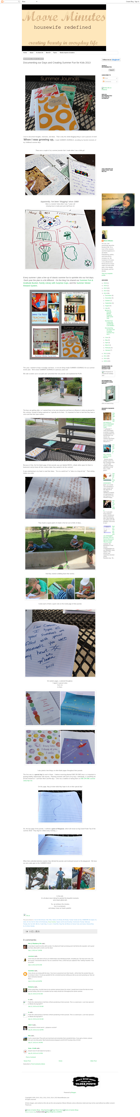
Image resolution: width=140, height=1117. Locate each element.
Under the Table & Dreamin (40, 919)
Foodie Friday (43, 924)
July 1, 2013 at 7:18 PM (35, 950)
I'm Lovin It (49, 924)
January (107, 350)
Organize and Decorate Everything (64, 921)
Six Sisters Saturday (30, 926)
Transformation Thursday (78, 921)
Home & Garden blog (30, 1112)
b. (28, 999)
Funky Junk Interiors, (81, 924)
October (107, 300)
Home (25, 52)
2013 (105, 293)
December (108, 295)
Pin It (28, 915)
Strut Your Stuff (31, 924)
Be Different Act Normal (70, 924)
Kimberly (31, 987)
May (106, 340)
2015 (105, 288)
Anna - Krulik (32, 1048)
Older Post (93, 1061)
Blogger (73, 1092)
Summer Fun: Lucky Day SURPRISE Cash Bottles (109, 323)
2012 (105, 353)
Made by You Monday (57, 919)
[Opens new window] (60, 130)
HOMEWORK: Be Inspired (88, 919)
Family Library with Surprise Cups (53, 283)
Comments (107, 81)
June (106, 337)
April (106, 342)
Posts (106, 78)
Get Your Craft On (31, 921)
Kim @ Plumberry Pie (34, 943)
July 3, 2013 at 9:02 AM (35, 965)
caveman (31, 956)
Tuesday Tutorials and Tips (75, 919)
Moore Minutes (108, 241)
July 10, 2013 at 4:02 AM (35, 994)
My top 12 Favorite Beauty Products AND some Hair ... (109, 314)
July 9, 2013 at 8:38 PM (35, 981)
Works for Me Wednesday (41, 921)
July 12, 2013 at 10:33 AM (35, 1006)
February (108, 348)
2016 (105, 285)
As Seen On (39, 52)
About (31, 52)
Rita (29, 1035)
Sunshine (31, 971)
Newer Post (27, 1061)
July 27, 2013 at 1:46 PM (35, 1042)
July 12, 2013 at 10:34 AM (35, 1019)
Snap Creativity (52, 921)
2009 (105, 361)
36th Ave (38, 924)
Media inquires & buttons (67, 52)
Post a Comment (31, 1057)
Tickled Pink (56, 924)
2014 (105, 290)
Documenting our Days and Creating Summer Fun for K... (110, 331)
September (108, 303)
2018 (105, 283)
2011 (105, 356)
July (106, 308)
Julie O (30, 1025)
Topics (55, 52)
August (107, 306)
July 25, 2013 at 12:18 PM (35, 1030)
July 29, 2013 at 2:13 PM (35, 1053)
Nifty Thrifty (49, 919)
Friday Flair (61, 924)
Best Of (48, 52)
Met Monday (66, 919)
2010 (105, 358)
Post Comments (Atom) (38, 1064)
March (107, 345)
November (108, 298)
